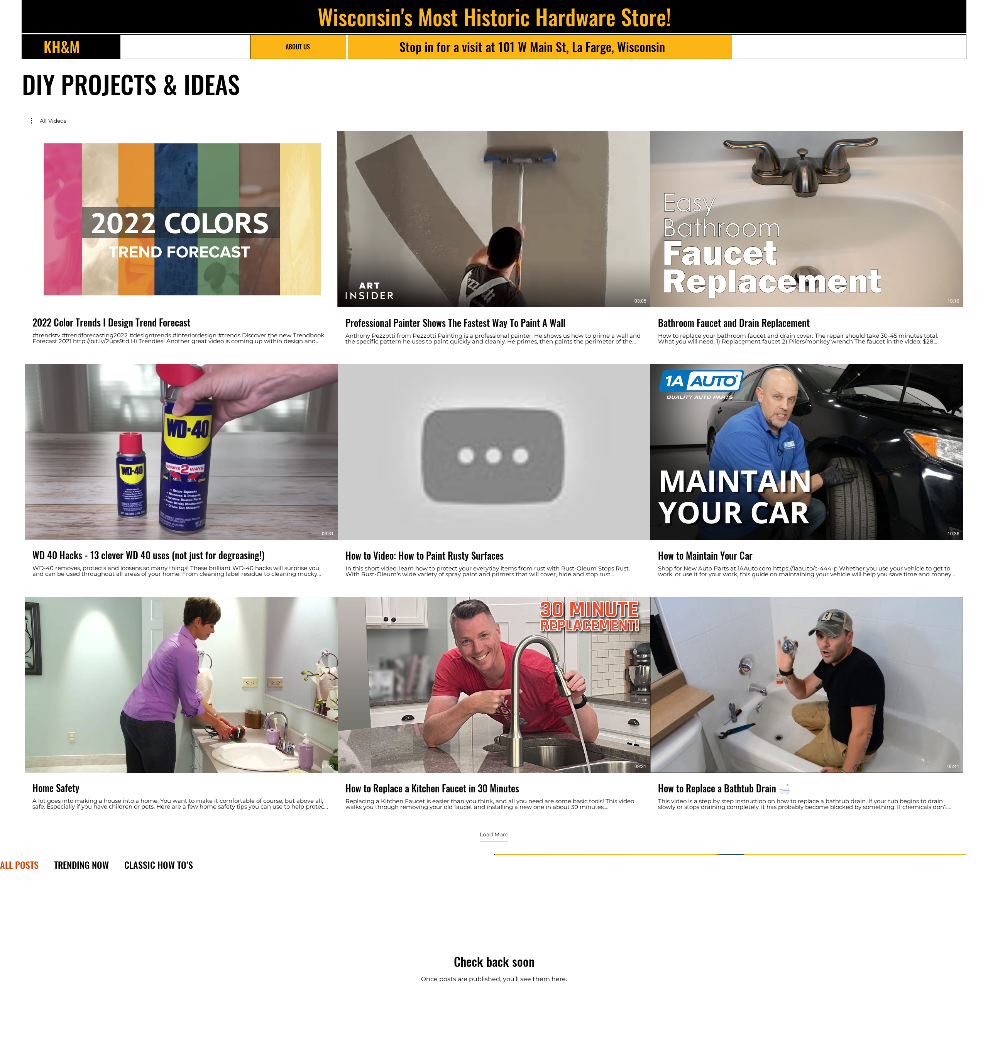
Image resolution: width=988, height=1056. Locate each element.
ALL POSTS (19, 865)
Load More (494, 834)
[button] (48, 121)
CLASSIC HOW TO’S (158, 865)
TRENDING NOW (81, 865)
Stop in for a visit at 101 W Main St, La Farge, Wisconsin (532, 46)
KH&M (62, 46)
